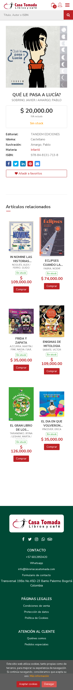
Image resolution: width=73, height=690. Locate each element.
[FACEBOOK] (23, 539)
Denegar (49, 684)
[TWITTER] (30, 539)
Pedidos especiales (36, 644)
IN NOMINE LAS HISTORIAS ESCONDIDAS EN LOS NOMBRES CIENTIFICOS (21, 259)
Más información (39, 676)
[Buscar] (68, 15)
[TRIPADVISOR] (50, 539)
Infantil (35, 150)
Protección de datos (36, 612)
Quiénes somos (36, 638)
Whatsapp (36, 563)
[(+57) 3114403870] (43, 539)
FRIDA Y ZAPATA (21, 340)
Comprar (21, 289)
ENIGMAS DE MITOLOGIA (52, 344)
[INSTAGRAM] (37, 539)
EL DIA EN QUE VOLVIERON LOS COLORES (51, 423)
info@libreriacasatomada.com (36, 569)
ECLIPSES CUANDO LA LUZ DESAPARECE (52, 263)
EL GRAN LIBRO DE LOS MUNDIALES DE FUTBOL (21, 427)
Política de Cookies (36, 618)
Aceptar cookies (28, 684)
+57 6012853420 (36, 557)
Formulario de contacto (36, 575)
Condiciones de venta (36, 606)
